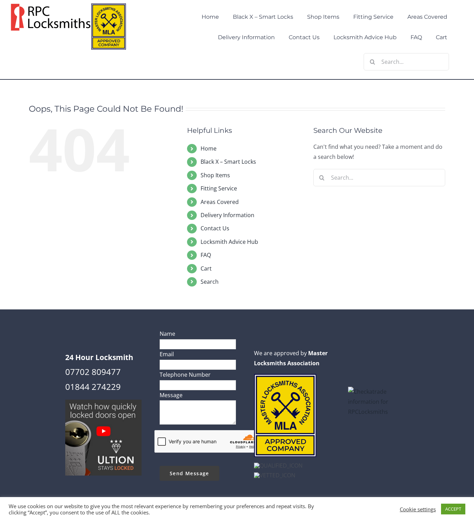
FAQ (206, 255)
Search (210, 281)
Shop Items (215, 175)
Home (209, 148)
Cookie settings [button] (418, 509)
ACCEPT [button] (453, 509)
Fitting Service (219, 188)
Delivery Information (227, 215)
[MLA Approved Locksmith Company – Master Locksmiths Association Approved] (285, 377)
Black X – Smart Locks (228, 161)
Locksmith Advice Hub (229, 242)
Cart (206, 268)
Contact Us (215, 228)
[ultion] (103, 402)
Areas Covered (220, 202)
